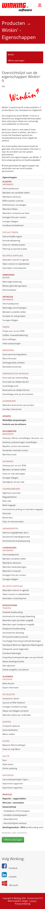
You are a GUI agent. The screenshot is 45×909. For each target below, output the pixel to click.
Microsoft (13, 885)
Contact (32, 901)
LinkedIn (13, 876)
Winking (17, 898)
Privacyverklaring (22, 903)
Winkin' (11, 54)
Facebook (13, 868)
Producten (14, 23)
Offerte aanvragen (16, 60)
